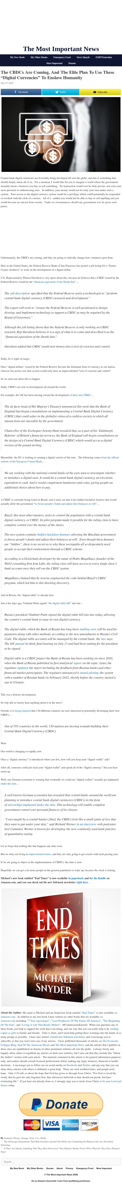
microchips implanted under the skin (31, 804)
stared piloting (89, 672)
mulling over (88, 629)
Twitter (86, 1065)
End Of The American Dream (34, 1045)
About (60, 1168)
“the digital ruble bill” (59, 603)
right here (82, 882)
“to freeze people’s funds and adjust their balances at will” (65, 503)
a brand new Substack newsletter (67, 1037)
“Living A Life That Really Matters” (41, 1024)
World (43, 1138)
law (103, 639)
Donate (72, 63)
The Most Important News (61, 49)
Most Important (54, 63)
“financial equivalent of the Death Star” (54, 281)
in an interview (86, 824)
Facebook (72, 1065)
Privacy (69, 1168)
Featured (8, 1138)
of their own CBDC (80, 395)
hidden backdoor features (53, 534)
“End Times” (88, 1012)
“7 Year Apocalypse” (38, 1020)
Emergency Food (62, 57)
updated (23, 667)
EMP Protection (104, 57)
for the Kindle (98, 878)
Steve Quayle (83, 57)
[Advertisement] (61, 24)
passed (19, 643)
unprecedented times (40, 854)
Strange (24, 1138)
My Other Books (39, 57)
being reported (23, 710)
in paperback (76, 878)
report (78, 663)
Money (16, 1138)
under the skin (8, 783)
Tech (31, 1138)
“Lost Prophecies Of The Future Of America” (76, 1020)
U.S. (37, 1138)
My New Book (17, 57)
